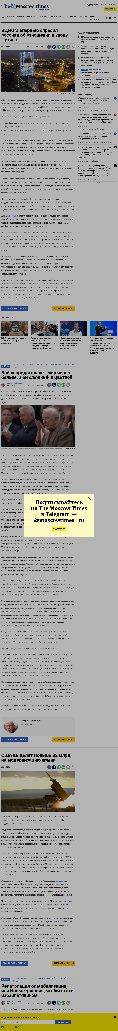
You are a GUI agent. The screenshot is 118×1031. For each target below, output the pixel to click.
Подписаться (59, 529)
